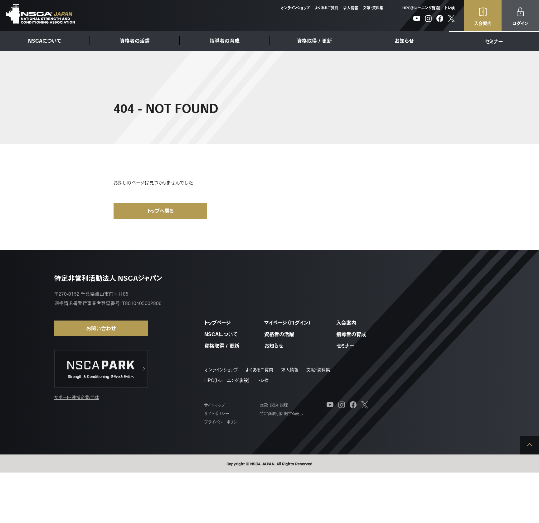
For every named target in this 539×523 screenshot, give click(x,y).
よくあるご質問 (326, 8)
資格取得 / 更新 (314, 40)
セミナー (494, 41)
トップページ (217, 322)
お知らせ (404, 40)
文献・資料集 (373, 8)
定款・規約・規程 (274, 405)
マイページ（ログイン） (287, 322)
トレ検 (450, 8)
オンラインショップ (295, 8)
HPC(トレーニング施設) (421, 8)
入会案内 (346, 322)
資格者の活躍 (135, 40)
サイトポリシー (216, 413)
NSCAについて (44, 40)
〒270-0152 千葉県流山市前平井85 (91, 294)
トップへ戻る (160, 210)
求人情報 (350, 8)
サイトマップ (214, 405)
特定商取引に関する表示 (281, 413)
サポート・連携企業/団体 (76, 397)
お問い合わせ (101, 328)
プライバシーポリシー (222, 422)
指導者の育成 (225, 40)
